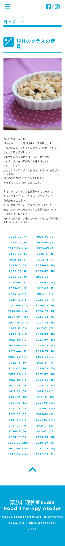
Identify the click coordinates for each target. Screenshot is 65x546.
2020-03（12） (46, 454)
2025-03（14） (46, 282)
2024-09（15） (46, 299)
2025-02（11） (19, 288)
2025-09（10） (46, 265)
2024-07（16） (46, 305)
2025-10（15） (19, 265)
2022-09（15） (46, 368)
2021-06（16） (19, 414)
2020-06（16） (18, 448)
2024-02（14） (18, 322)
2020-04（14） (18, 454)
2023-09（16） (46, 334)
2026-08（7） (19, 236)
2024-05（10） (46, 311)
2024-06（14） (18, 311)
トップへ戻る (32, 469)
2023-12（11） (18, 328)
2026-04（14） (18, 248)
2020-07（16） (46, 442)
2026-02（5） (18, 253)
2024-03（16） (46, 316)
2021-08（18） (19, 408)
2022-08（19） (18, 374)
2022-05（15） (46, 379)
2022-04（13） (18, 385)
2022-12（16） (19, 362)
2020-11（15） (46, 431)
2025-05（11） (46, 276)
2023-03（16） (46, 351)
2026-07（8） (46, 236)
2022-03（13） (46, 385)
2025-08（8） (19, 271)
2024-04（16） (18, 316)
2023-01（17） (46, 357)
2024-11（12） (46, 294)
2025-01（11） (46, 288)
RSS (34, 529)
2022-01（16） (46, 391)
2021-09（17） (46, 402)
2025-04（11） (19, 282)
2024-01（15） (46, 322)
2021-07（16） (46, 408)
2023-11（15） (46, 328)
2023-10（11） (18, 334)
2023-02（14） (18, 357)
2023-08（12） (18, 339)
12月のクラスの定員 (35, 43)
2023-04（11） (19, 351)
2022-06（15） (18, 379)
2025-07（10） (46, 271)
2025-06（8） (19, 276)
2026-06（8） (19, 242)
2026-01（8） (46, 253)
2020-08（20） (18, 442)
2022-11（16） (46, 362)
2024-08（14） (18, 305)
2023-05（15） (46, 345)
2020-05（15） (46, 448)
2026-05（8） (46, 242)
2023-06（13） (18, 345)
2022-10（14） (19, 368)
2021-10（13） (18, 402)
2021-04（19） (18, 419)
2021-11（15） (46, 397)
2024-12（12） (19, 294)
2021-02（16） (19, 425)
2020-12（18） (19, 431)
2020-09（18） (46, 437)
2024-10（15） (19, 299)
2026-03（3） (46, 248)
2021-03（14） (46, 419)
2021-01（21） (46, 425)
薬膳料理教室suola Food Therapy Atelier (32, 505)
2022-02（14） (18, 391)
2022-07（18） (46, 374)
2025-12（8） (18, 259)
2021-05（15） (46, 414)
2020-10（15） (19, 437)
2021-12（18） (18, 397)
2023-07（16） (46, 339)
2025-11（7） (46, 259)
